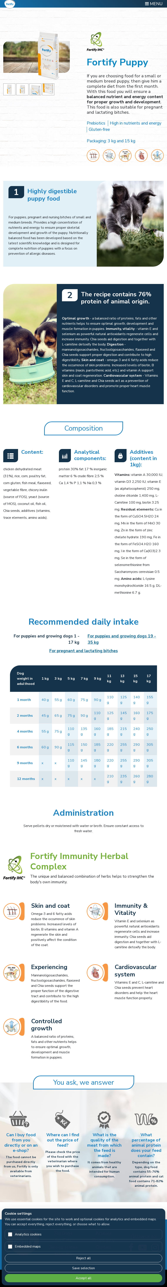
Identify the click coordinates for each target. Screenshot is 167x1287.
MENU (156, 4)
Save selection (83, 1268)
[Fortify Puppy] (9, 89)
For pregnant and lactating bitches (83, 651)
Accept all (84, 1278)
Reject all (83, 1258)
